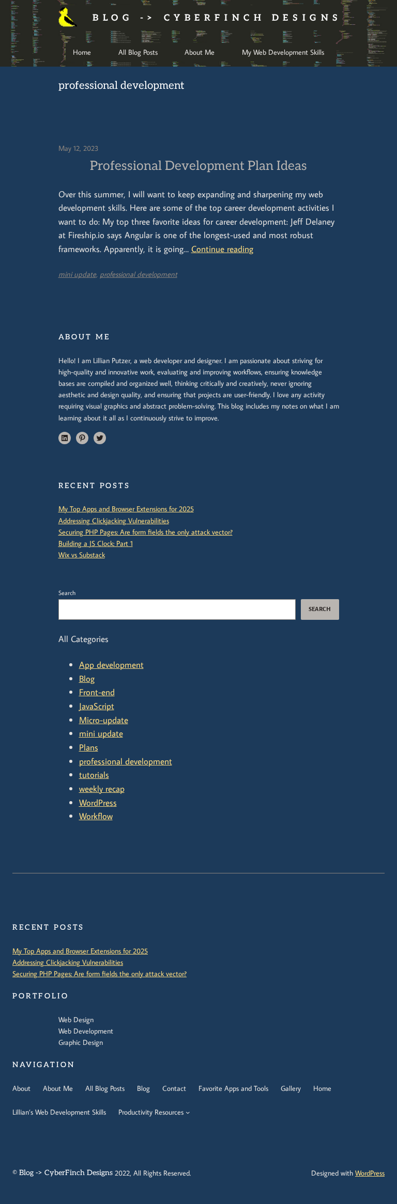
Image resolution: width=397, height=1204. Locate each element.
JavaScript (96, 706)
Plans (88, 747)
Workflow (96, 816)
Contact (174, 1088)
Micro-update (103, 720)
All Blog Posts (105, 1088)
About (21, 1088)
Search (66, 592)
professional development (138, 274)
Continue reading (222, 249)
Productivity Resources (151, 1112)
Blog (87, 678)
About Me (58, 1088)
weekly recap (102, 788)
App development (111, 664)
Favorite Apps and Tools (233, 1088)
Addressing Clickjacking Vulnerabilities (113, 520)
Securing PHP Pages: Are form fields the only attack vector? (145, 532)
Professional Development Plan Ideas (198, 166)
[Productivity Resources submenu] (188, 1112)
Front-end (97, 692)
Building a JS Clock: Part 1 (95, 543)
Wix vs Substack (81, 554)
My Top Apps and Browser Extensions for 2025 (126, 508)
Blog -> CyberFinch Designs (217, 17)
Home (322, 1088)
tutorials (94, 774)
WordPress (98, 802)
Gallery (291, 1088)
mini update (77, 274)
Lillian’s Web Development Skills (59, 1112)
